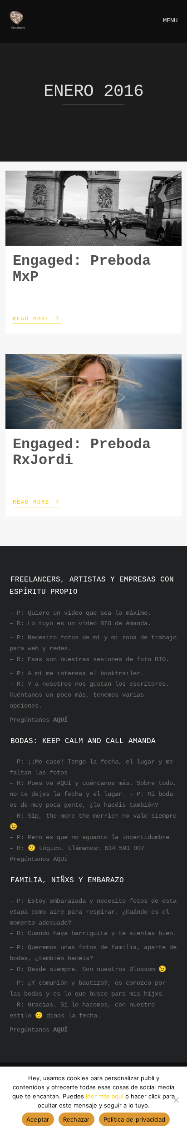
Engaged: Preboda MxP (82, 269)
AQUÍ (60, 719)
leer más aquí (104, 1096)
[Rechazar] (175, 1099)
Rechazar (76, 1119)
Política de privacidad (134, 1119)
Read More (37, 318)
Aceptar (37, 1119)
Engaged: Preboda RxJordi (82, 452)
